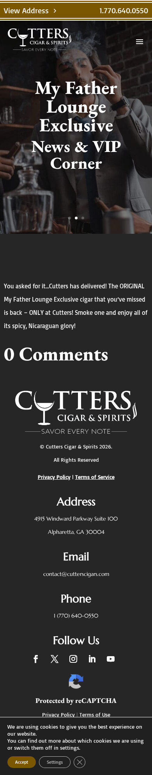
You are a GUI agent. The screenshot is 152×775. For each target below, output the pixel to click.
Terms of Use (95, 714)
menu (139, 41)
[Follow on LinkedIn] (92, 659)
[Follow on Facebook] (36, 659)
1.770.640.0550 (123, 10)
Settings (55, 762)
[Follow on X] (54, 659)
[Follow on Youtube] (110, 659)
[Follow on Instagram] (73, 659)
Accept (21, 762)
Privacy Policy (58, 714)
